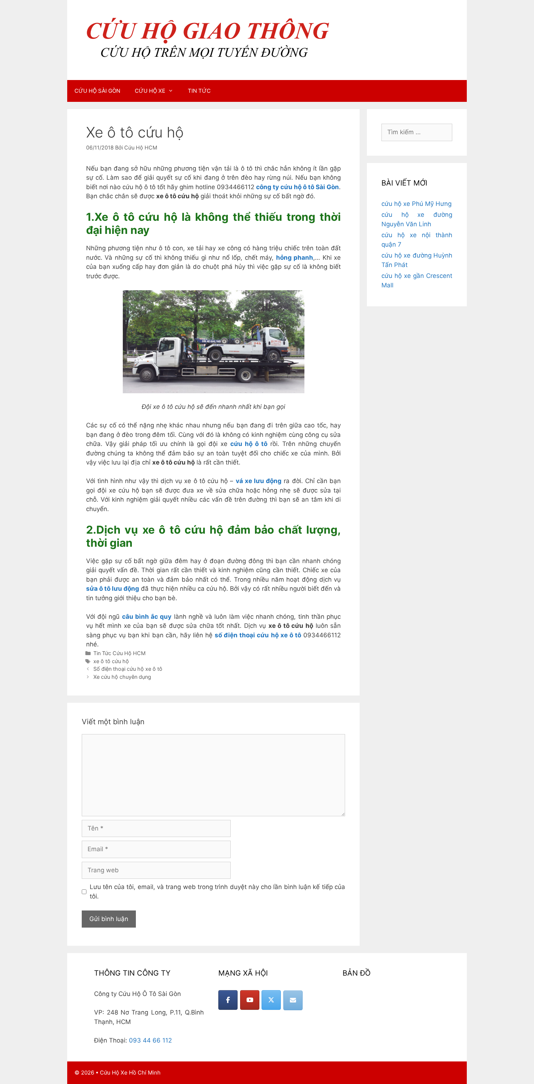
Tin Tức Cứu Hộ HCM (119, 653)
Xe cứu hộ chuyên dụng (122, 677)
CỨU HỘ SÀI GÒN (97, 90)
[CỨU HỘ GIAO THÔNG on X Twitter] (271, 1000)
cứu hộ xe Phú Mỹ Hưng (416, 203)
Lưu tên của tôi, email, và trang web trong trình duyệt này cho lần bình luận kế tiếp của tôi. (217, 891)
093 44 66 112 (150, 1040)
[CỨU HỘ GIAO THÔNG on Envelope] (293, 1000)
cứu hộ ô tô (248, 443)
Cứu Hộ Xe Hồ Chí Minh (130, 1072)
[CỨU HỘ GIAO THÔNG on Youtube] (249, 1000)
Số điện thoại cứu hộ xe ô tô (127, 669)
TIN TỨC (199, 90)
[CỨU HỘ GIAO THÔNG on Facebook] (228, 1000)
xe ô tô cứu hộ (111, 661)
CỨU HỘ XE (150, 90)
